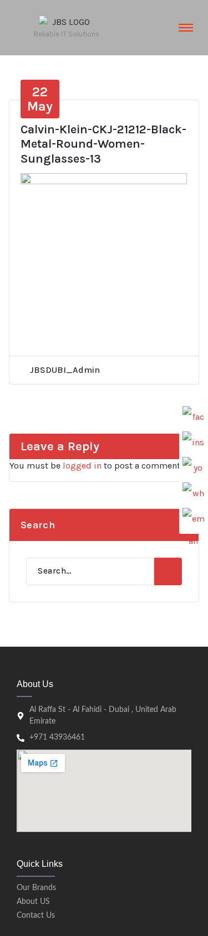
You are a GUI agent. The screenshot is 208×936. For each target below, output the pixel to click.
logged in (82, 465)
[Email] (193, 519)
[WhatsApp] (193, 493)
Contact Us (36, 915)
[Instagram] (193, 442)
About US (33, 902)
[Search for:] (90, 571)
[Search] (168, 571)
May (40, 99)
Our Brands (36, 888)
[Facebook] (193, 417)
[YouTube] (193, 468)
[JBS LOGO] (66, 22)
